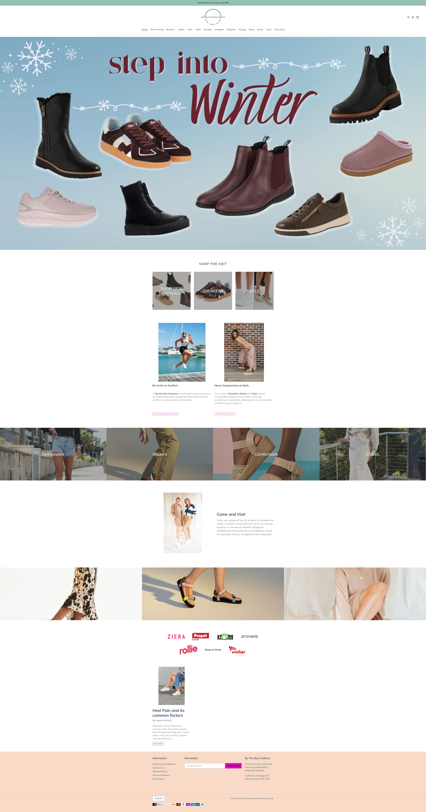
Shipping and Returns (164, 764)
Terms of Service (161, 775)
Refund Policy (160, 771)
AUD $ (158, 798)
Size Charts (158, 779)
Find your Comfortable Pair (165, 414)
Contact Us (158, 768)
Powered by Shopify (264, 798)
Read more (158, 744)
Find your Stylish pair (225, 414)
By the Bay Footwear (246, 798)
